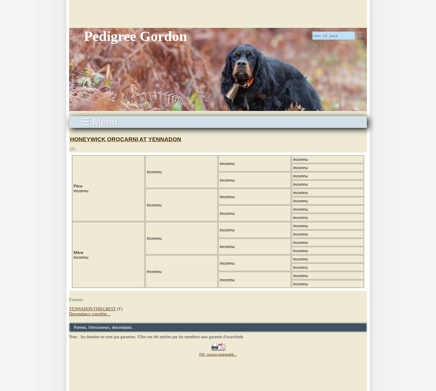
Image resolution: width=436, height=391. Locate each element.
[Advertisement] (218, 13)
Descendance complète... (89, 313)
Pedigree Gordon (135, 36)
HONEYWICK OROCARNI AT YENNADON (125, 139)
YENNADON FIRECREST (92, 308)
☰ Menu (99, 122)
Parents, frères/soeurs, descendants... (104, 327)
